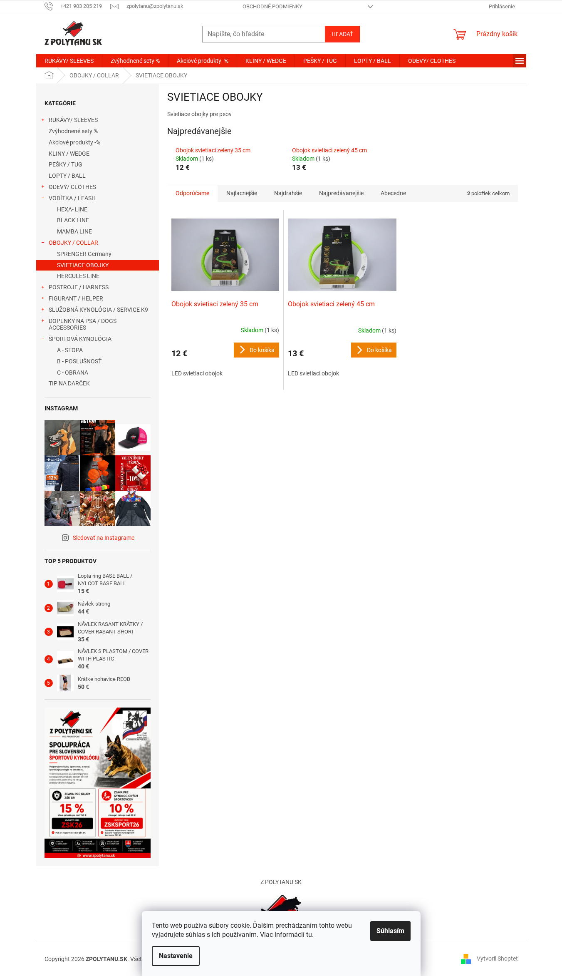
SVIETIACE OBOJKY (83, 265)
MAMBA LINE (74, 231)
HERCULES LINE (78, 276)
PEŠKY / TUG (65, 164)
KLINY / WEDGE (69, 153)
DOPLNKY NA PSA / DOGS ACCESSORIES (82, 324)
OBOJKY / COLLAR (73, 242)
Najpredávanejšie (341, 193)
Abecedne (393, 193)
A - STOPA (70, 350)
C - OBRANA (72, 372)
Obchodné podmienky (272, 6)
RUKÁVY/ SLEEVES (73, 120)
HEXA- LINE (72, 209)
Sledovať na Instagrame (103, 537)
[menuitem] (69, 60)
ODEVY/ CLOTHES (72, 187)
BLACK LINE (73, 220)
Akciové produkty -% (74, 142)
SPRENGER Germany (84, 254)
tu (309, 935)
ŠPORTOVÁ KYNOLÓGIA (80, 338)
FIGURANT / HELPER (76, 298)
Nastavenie (176, 956)
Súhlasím (390, 931)
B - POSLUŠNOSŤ (79, 361)
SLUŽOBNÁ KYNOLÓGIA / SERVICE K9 (98, 309)
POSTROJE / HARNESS (79, 287)
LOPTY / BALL (67, 175)
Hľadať (342, 34)
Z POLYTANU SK (281, 882)
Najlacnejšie (241, 193)
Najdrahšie (288, 193)
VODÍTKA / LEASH (72, 198)
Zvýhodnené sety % (73, 131)
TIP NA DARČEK (69, 383)
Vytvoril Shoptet (497, 958)
